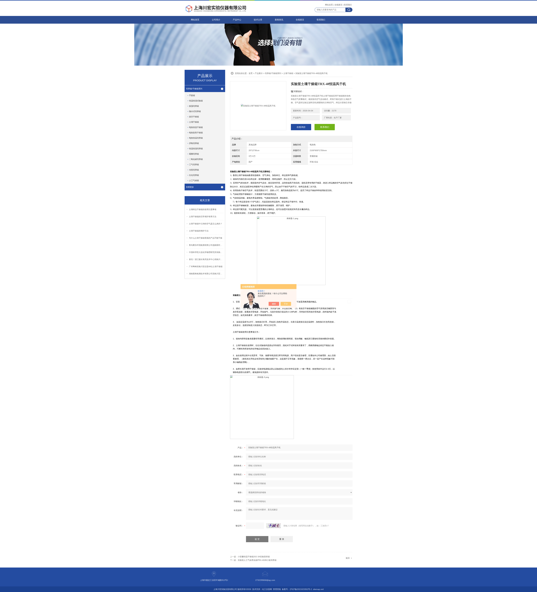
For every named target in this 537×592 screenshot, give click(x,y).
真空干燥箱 (194, 117)
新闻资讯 (279, 20)
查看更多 (190, 187)
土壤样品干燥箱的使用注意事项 (202, 209)
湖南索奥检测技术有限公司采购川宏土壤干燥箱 (206, 273)
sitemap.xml (318, 589)
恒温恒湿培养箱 (196, 148)
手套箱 (192, 95)
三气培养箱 (194, 164)
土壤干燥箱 (288, 73)
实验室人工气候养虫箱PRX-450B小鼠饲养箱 (257, 560)
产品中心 (237, 20)
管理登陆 (277, 589)
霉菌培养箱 (194, 154)
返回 (348, 558)
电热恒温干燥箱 (196, 127)
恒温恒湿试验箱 (196, 101)
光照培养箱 (194, 170)
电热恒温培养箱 (196, 138)
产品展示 (259, 73)
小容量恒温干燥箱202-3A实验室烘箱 (254, 556)
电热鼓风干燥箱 (196, 132)
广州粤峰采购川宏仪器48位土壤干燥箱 (205, 266)
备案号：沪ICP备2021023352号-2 (297, 589)
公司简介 (216, 20)
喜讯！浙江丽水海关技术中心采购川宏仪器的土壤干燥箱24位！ (206, 259)
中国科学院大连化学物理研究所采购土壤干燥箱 (206, 252)
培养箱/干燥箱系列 (273, 73)
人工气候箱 (194, 180)
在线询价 (301, 127)
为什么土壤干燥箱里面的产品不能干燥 (205, 238)
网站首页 (329, 5)
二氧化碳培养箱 (196, 159)
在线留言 (338, 5)
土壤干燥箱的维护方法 (199, 231)
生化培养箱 (194, 175)
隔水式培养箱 (195, 111)
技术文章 (258, 20)
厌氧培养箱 (194, 143)
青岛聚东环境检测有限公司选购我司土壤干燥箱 (206, 245)
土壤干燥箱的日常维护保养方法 (202, 216)
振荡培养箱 (194, 106)
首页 (251, 73)
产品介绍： (237, 139)
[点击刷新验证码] (274, 525)
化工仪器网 (267, 589)
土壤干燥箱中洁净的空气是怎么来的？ (205, 224)
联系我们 (348, 5)
